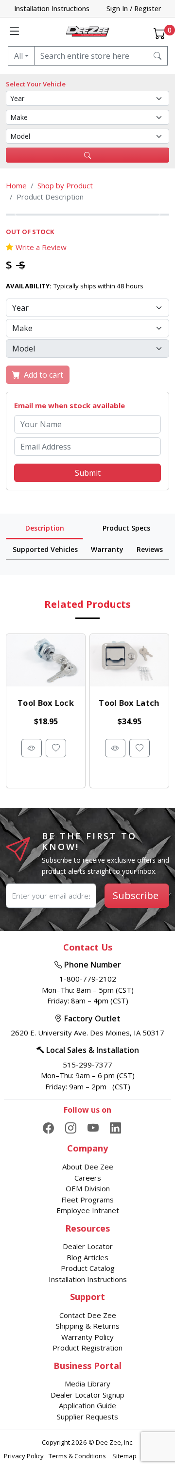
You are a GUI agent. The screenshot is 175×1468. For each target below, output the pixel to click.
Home (16, 185)
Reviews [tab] (150, 549)
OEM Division (88, 1188)
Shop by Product (65, 185)
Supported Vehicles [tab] (45, 549)
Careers (87, 1178)
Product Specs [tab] (126, 528)
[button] (18, 215)
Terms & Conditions (78, 1455)
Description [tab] (44, 528)
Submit (88, 472)
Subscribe (135, 895)
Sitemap (125, 1455)
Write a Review (41, 247)
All (18, 55)
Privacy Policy (24, 1455)
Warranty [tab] (107, 549)
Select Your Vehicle (36, 84)
